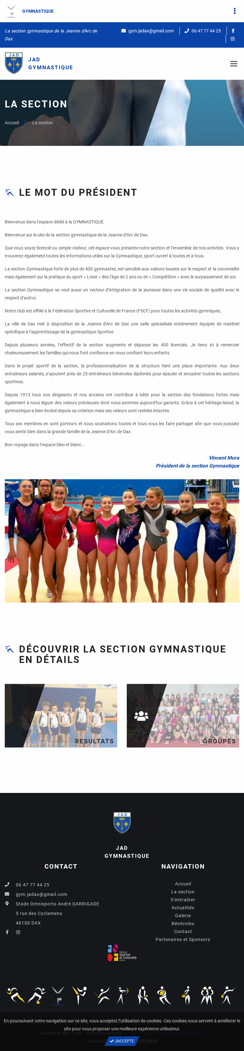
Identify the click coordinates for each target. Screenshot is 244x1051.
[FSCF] (122, 955)
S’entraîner (183, 899)
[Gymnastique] (58, 995)
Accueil (12, 122)
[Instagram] (232, 38)
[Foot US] (164, 995)
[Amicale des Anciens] (207, 995)
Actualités (183, 907)
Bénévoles (183, 923)
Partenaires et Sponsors (183, 939)
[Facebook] (233, 30)
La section (42, 122)
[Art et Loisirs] (228, 995)
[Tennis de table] (143, 995)
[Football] (36, 995)
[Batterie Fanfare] (185, 995)
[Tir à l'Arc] (122, 995)
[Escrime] (100, 995)
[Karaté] (79, 995)
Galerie (183, 915)
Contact (183, 931)
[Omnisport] (15, 995)
